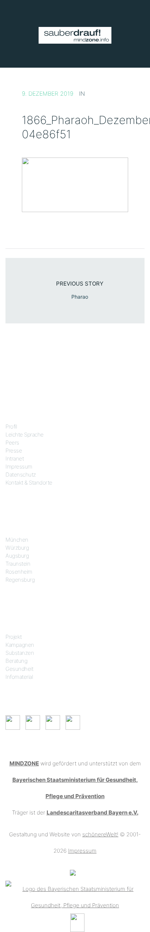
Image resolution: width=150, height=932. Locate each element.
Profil (11, 426)
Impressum (18, 466)
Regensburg (20, 579)
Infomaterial (19, 676)
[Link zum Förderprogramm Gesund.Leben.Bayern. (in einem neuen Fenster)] (73, 872)
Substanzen (19, 652)
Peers (12, 442)
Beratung (16, 660)
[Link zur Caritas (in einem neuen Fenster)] (77, 922)
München (16, 539)
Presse (13, 450)
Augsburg (17, 555)
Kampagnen (19, 644)
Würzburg (17, 547)
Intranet (14, 458)
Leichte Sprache (24, 434)
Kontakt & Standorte (28, 482)
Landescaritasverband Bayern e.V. (92, 812)
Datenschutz (20, 474)
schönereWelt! (100, 834)
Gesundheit (19, 668)
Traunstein (17, 563)
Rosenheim (18, 571)
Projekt (13, 636)
